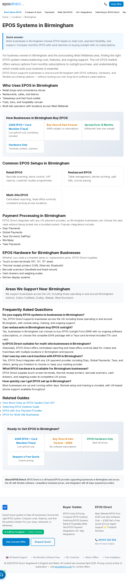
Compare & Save (33, 12)
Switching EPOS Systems (75, 520)
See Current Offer (16, 541)
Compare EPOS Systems (75, 517)
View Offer (116, 4)
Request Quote (43, 541)
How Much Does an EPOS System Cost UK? (28, 402)
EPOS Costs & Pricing (74, 513)
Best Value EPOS (13, 12)
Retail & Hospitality (72, 524)
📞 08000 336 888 (105, 539)
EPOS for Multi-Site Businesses (20, 414)
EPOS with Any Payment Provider (22, 410)
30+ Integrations (84, 12)
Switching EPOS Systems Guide (20, 406)
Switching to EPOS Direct (107, 12)
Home (5, 17)
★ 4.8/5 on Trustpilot (23, 532)
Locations (16, 17)
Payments (49, 12)
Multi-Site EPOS (65, 12)
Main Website (102, 513)
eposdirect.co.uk (63, 566)
